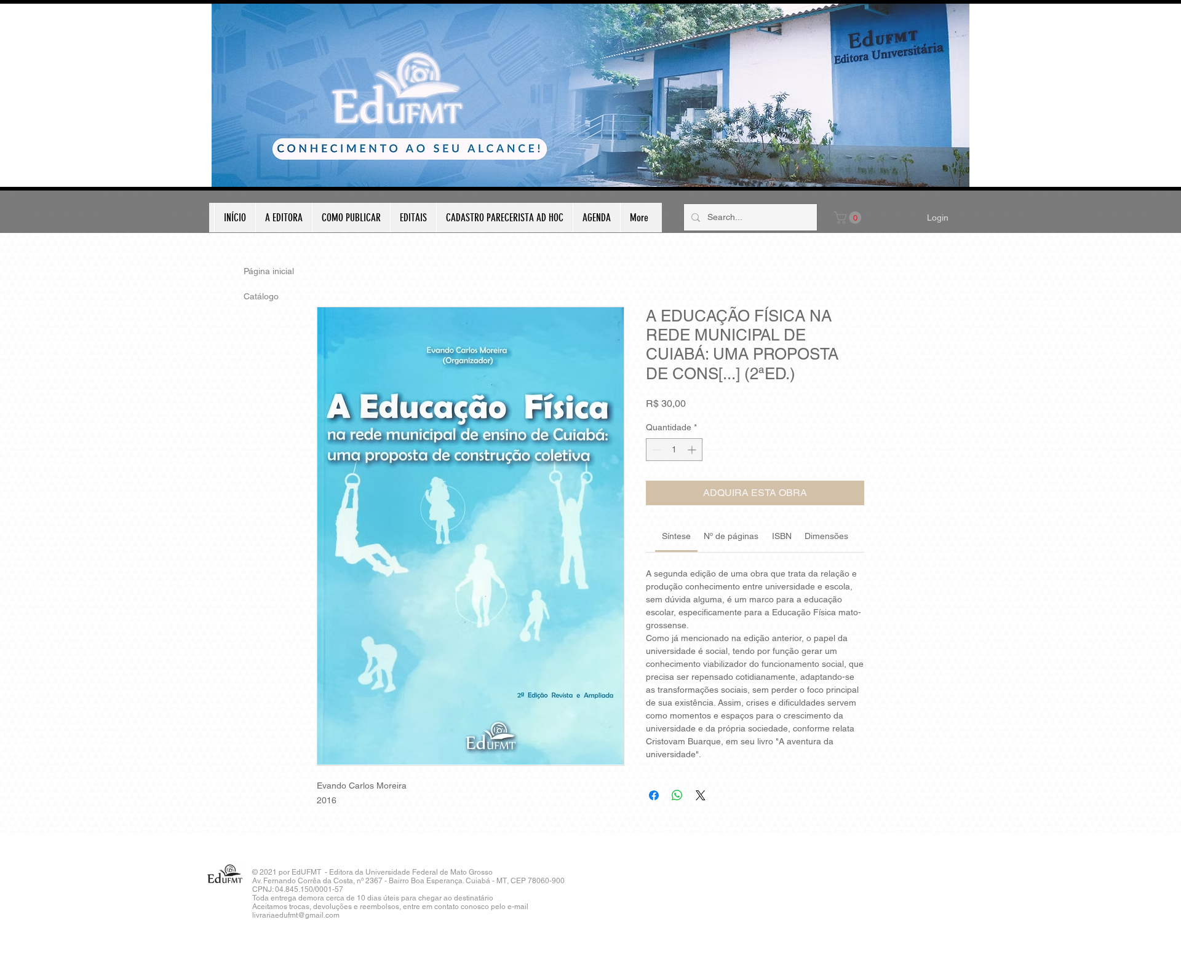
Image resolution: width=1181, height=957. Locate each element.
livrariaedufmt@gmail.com (296, 915)
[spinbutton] (674, 449)
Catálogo (261, 296)
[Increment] (693, 449)
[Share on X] (700, 795)
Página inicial (269, 271)
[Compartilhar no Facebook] (653, 795)
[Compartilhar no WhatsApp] (677, 795)
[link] (676, 536)
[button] (849, 217)
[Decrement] (655, 449)
